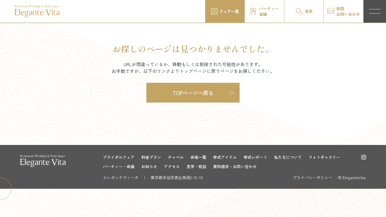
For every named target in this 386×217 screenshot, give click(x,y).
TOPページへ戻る (193, 92)
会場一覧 (198, 157)
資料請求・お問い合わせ (235, 166)
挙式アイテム (225, 157)
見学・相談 (196, 166)
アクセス (172, 166)
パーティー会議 (269, 11)
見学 (309, 11)
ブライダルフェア (119, 157)
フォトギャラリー (324, 157)
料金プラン (151, 157)
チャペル (176, 157)
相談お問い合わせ (348, 11)
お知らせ (149, 166)
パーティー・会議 (119, 166)
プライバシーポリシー (312, 177)
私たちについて (288, 157)
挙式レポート (255, 157)
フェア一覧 (229, 11)
